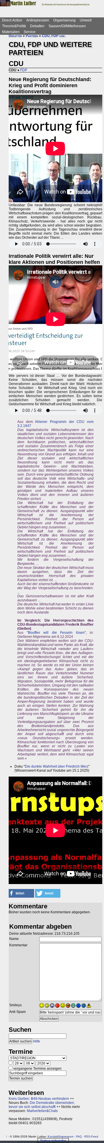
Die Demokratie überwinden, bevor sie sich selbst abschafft (42, 1105)
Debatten (37, 26)
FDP (23, 70)
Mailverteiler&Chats (42, 1111)
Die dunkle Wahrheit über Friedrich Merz (56, 766)
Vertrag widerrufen (53, 1140)
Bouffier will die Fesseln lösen (56, 633)
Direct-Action (12, 20)
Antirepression (37, 20)
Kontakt (53, 1136)
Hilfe (36, 1041)
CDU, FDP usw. (54, 36)
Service (30, 32)
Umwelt (86, 20)
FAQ (79, 1136)
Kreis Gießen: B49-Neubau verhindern (39, 1099)
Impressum (66, 1136)
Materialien (11, 32)
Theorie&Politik (14, 26)
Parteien (32, 36)
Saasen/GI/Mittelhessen (67, 26)
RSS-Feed (91, 1136)
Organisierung (64, 20)
